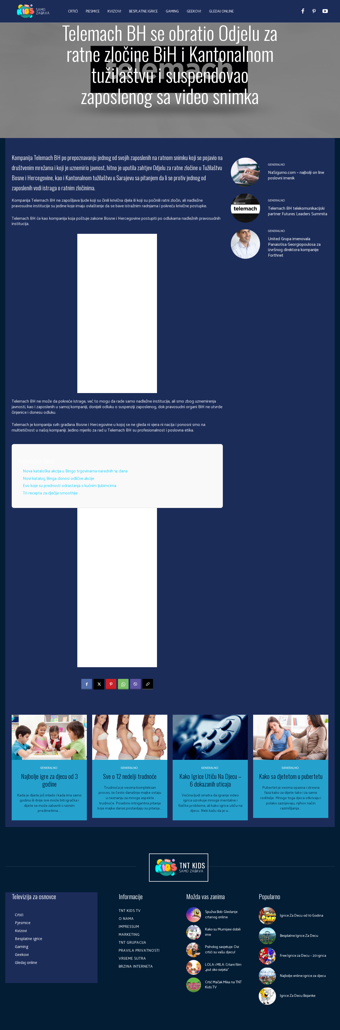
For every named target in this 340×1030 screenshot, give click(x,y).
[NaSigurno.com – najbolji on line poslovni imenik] (245, 172)
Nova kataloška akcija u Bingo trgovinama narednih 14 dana (75, 471)
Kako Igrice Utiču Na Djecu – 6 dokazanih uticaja (210, 779)
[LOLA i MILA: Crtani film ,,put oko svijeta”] (193, 967)
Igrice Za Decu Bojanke (297, 996)
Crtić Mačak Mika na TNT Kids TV (223, 985)
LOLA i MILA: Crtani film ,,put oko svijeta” (223, 967)
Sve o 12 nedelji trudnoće (129, 776)
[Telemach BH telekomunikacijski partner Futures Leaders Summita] (245, 208)
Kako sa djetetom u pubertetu (290, 776)
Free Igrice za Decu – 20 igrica (303, 956)
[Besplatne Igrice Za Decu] (267, 936)
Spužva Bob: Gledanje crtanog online (221, 914)
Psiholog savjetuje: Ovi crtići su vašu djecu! (222, 949)
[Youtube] (325, 11)
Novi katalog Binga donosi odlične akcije (58, 478)
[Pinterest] (314, 11)
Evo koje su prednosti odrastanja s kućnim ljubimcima (69, 485)
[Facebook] (303, 11)
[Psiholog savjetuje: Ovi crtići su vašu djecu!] (193, 949)
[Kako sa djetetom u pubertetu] (290, 737)
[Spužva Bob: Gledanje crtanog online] (193, 914)
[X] (99, 684)
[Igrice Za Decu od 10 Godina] (267, 916)
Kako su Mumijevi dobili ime (223, 932)
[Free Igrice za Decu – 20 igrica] (267, 956)
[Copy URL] (147, 684)
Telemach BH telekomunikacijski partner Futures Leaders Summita (297, 211)
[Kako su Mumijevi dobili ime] (193, 932)
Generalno (276, 164)
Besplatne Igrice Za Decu (299, 936)
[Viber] (135, 684)
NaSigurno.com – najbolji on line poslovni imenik (296, 175)
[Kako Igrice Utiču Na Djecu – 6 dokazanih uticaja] (210, 737)
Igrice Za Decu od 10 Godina (301, 916)
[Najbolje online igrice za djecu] (267, 976)
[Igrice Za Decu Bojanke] (267, 996)
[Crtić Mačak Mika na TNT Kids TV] (193, 984)
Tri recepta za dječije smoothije (50, 493)
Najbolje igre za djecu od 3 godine (49, 779)
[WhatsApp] (123, 684)
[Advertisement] (117, 313)
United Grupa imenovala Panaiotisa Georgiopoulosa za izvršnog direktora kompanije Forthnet (294, 247)
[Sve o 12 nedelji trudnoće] (129, 737)
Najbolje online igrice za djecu (303, 976)
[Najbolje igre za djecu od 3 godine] (49, 737)
